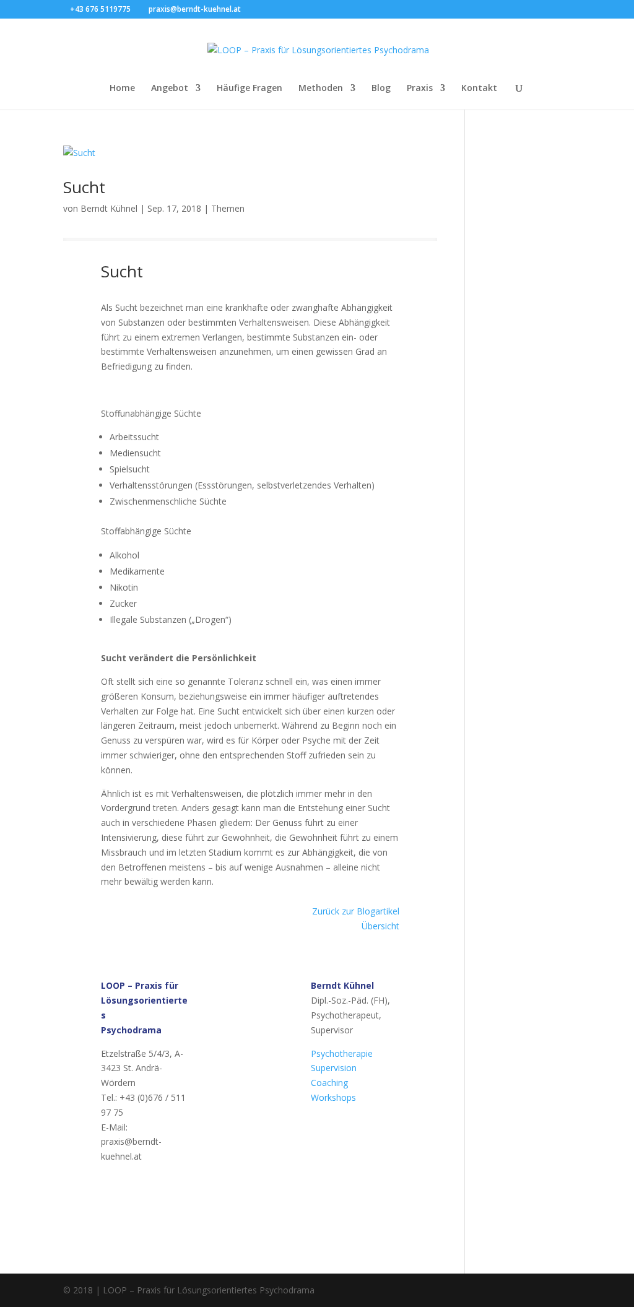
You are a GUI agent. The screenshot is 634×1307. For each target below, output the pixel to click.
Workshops (333, 1097)
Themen (228, 208)
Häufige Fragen (249, 88)
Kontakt (479, 88)
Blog (381, 88)
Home (122, 88)
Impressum (227, 1212)
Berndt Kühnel (108, 208)
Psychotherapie (342, 1053)
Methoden (320, 88)
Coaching (329, 1082)
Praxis (420, 88)
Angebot (169, 88)
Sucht (84, 187)
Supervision (334, 1068)
